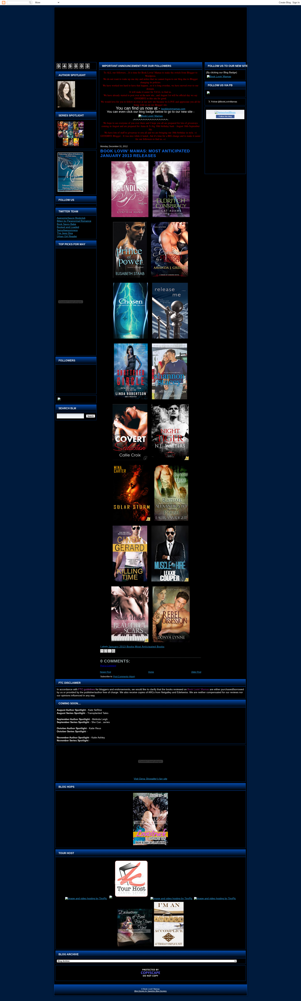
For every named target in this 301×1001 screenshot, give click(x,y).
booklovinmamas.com (173, 108)
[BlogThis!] (105, 651)
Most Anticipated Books (149, 646)
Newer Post (105, 672)
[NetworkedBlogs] (225, 112)
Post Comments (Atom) (124, 676)
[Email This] (102, 651)
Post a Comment (108, 666)
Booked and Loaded (68, 227)
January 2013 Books (121, 646)
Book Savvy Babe (66, 224)
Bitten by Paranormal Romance (74, 221)
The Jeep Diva (65, 233)
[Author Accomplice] (168, 946)
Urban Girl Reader (67, 236)
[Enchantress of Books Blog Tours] (135, 946)
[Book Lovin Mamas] (208, 94)
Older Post (196, 672)
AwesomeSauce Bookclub (71, 218)
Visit (150, 778)
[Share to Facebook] (113, 651)
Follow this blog (225, 116)
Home (151, 672)
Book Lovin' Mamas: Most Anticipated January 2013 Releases (145, 153)
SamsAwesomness (67, 230)
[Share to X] (109, 651)
